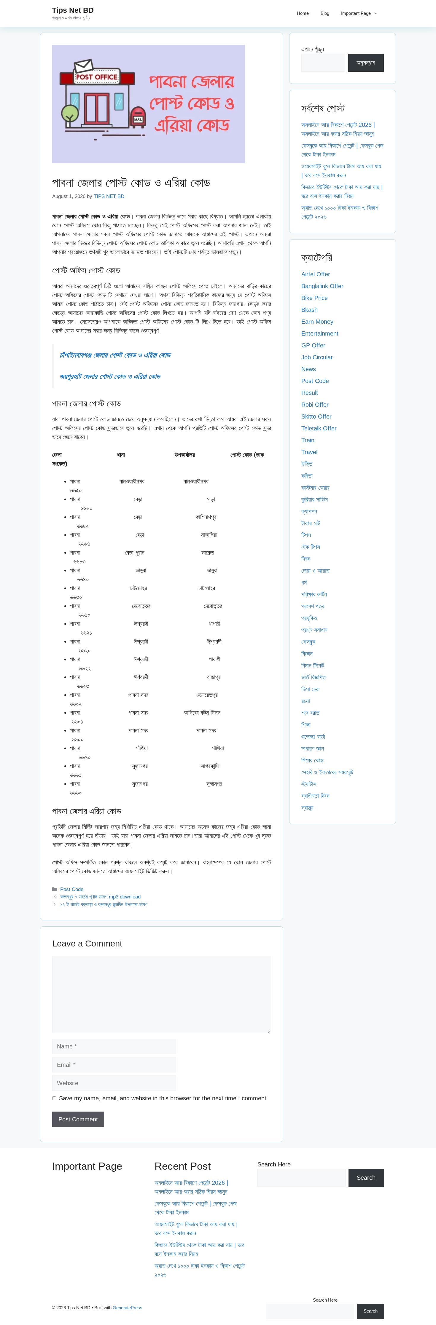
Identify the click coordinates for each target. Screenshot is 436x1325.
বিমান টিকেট (312, 665)
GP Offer (313, 345)
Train (307, 440)
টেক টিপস (310, 547)
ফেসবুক (308, 641)
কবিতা (307, 475)
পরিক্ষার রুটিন (314, 594)
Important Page (356, 13)
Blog (325, 13)
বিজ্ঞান (307, 653)
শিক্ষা (306, 724)
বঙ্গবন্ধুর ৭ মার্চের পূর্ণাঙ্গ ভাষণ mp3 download (100, 897)
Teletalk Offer (319, 428)
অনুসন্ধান (366, 62)
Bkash (309, 309)
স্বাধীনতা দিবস (315, 796)
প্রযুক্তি (309, 618)
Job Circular (317, 357)
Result (309, 392)
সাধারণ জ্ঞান (312, 748)
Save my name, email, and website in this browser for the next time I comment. (163, 1098)
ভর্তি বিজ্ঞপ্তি (313, 677)
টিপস (306, 535)
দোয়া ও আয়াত (315, 570)
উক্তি (306, 464)
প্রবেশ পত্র (312, 606)
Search (366, 1177)
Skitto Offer (316, 416)
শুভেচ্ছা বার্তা (313, 736)
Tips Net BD (73, 10)
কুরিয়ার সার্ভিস (314, 499)
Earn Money (317, 321)
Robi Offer (315, 404)
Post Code (71, 889)
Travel (309, 452)
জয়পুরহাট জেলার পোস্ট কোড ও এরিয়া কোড (110, 376)
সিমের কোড (312, 760)
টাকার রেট (310, 523)
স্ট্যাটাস (308, 784)
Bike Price (314, 298)
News (308, 369)
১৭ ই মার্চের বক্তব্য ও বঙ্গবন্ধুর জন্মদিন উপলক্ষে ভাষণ (103, 904)
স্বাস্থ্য (307, 807)
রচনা (305, 701)
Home (303, 13)
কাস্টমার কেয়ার (315, 487)
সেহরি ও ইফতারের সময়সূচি (327, 772)
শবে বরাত (310, 713)
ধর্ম (304, 582)
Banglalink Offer (322, 286)
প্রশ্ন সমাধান (314, 630)
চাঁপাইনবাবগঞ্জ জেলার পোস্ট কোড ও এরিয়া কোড (115, 355)
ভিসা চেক (310, 689)
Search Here (274, 1164)
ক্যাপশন (309, 511)
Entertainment (319, 333)
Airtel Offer (315, 274)
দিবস (305, 558)
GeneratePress (127, 1307)
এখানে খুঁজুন (312, 49)
